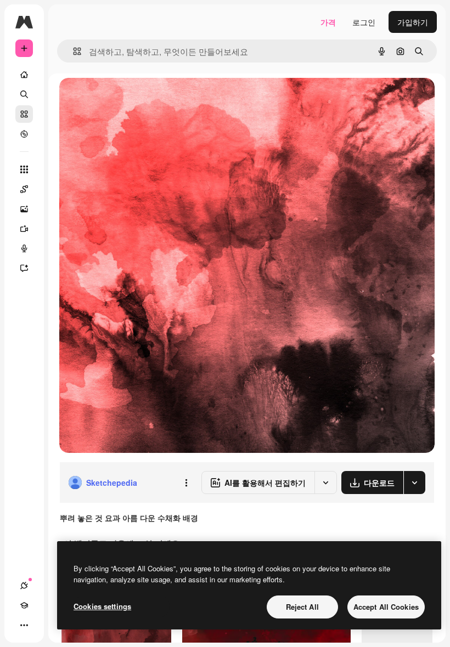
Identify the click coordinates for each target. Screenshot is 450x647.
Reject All (302, 606)
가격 (328, 21)
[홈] (24, 74)
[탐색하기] (24, 134)
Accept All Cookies (386, 606)
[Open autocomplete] (73, 51)
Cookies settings (102, 606)
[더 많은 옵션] (186, 482)
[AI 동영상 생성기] (24, 228)
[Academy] (24, 605)
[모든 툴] (24, 169)
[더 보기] (24, 625)
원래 (122, 98)
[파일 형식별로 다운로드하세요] (414, 482)
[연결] (24, 585)
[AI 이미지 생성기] (24, 209)
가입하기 (412, 21)
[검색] (24, 94)
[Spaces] (24, 189)
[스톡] (24, 114)
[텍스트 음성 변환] (24, 248)
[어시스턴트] (24, 268)
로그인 (363, 21)
